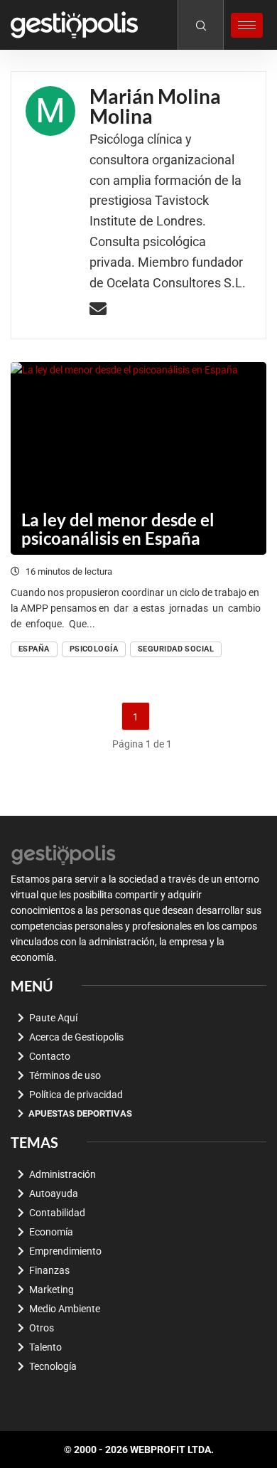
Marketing (51, 1289)
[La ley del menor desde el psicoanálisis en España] (138, 458)
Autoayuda (53, 1193)
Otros (41, 1328)
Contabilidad (57, 1212)
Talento (45, 1347)
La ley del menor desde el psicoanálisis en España (117, 528)
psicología (94, 649)
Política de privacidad (76, 1094)
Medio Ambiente (64, 1308)
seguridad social (176, 649)
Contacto (49, 1056)
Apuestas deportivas (80, 1113)
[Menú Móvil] (247, 25)
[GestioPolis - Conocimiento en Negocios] (64, 853)
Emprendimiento (65, 1251)
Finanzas (49, 1270)
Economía (51, 1232)
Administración (62, 1174)
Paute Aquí (53, 1017)
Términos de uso (65, 1075)
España (34, 649)
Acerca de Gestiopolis (76, 1037)
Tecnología (53, 1366)
